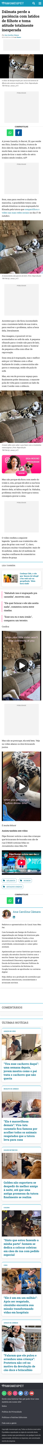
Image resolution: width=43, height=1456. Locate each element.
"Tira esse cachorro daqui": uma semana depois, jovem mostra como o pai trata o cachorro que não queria (21, 1071)
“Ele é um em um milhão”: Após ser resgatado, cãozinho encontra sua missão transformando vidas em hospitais (20, 1305)
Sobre (4, 1406)
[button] (33, 3)
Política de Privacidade (12, 1411)
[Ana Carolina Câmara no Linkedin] (14, 917)
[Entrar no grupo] (4, 1393)
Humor (19, 37)
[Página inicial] (15, 3)
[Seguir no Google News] (9, 1393)
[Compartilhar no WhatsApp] (10, 132)
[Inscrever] (31, 1393)
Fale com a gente (9, 1423)
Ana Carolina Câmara (11, 35)
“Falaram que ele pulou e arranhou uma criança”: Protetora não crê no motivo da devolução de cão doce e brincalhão (20, 1363)
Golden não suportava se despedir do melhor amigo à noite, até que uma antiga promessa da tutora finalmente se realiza (21, 1190)
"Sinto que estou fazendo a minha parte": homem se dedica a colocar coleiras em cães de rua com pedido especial (21, 1247)
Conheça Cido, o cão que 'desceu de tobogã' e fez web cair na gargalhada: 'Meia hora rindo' (29, 578)
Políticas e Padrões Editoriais (14, 1417)
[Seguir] (15, 1393)
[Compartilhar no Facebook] (18, 132)
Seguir (21, 473)
